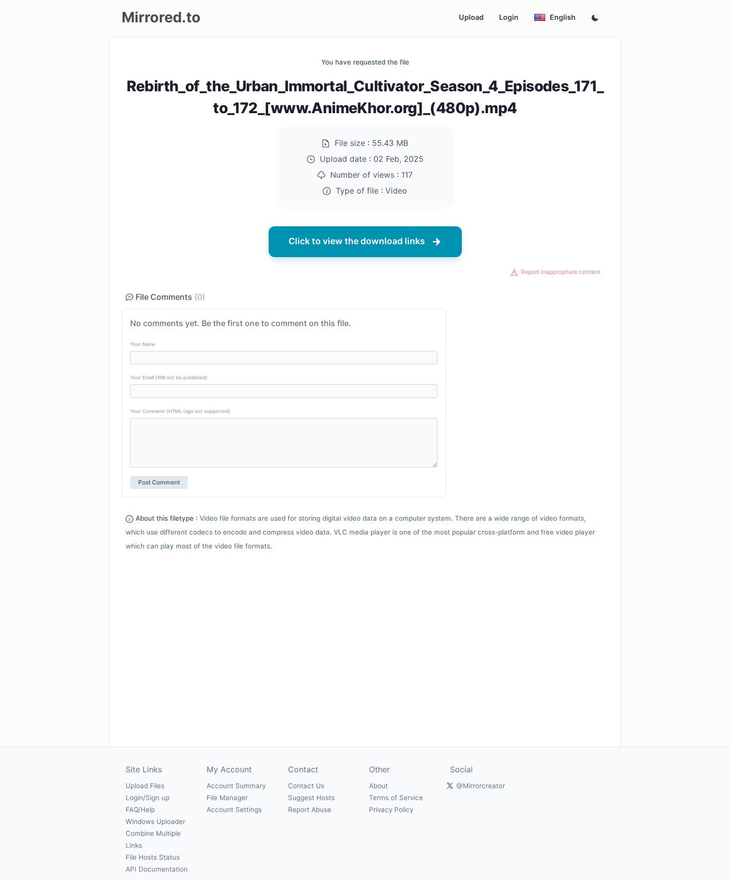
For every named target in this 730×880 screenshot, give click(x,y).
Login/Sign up (147, 798)
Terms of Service (396, 798)
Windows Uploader (155, 821)
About (378, 786)
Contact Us (306, 786)
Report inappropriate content (560, 271)
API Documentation (157, 869)
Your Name (142, 344)
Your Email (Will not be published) (169, 377)
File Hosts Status (153, 857)
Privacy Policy (391, 809)
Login (508, 17)
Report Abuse (309, 809)
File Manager (227, 798)
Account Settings (234, 809)
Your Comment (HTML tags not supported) (180, 411)
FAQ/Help (140, 809)
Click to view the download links (357, 241)
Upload (471, 17)
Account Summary (236, 786)
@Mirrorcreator (480, 786)
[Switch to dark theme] (595, 18)
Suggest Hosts (311, 798)
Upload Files (145, 786)
